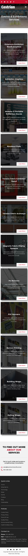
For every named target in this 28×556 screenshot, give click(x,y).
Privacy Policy (4, 514)
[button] (26, 2)
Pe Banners (14, 281)
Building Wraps (14, 382)
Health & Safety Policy (7, 525)
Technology (4, 489)
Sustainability (4, 502)
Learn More (21, 63)
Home (3, 484)
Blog (2, 499)
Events (3, 494)
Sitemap (17, 553)
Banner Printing (14, 348)
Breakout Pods (14, 146)
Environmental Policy (7, 522)
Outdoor (3, 497)
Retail (2, 492)
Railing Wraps (14, 415)
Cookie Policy (4, 512)
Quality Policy (4, 520)
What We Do (4, 487)
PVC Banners (14, 314)
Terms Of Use (4, 517)
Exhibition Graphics (14, 79)
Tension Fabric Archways (14, 214)
